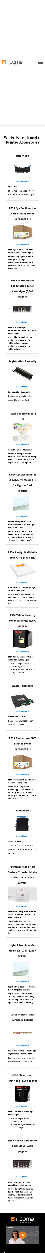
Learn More (22, 181)
